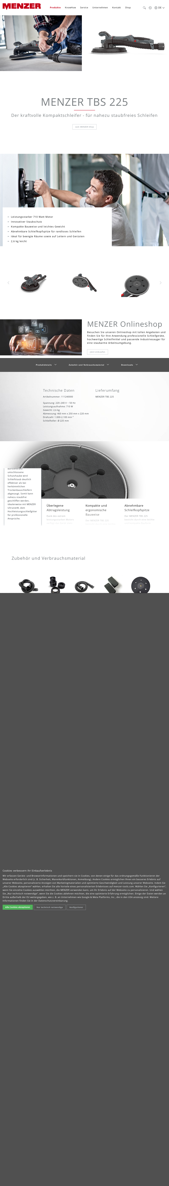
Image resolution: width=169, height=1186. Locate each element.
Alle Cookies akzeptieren (17, 907)
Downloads (127, 365)
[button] (144, 7)
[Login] (150, 7)
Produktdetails (44, 365)
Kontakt (116, 7)
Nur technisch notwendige (50, 907)
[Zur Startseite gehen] (22, 6)
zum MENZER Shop (84, 127)
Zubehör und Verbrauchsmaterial (86, 365)
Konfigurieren (76, 907)
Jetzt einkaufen (97, 352)
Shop (128, 7)
